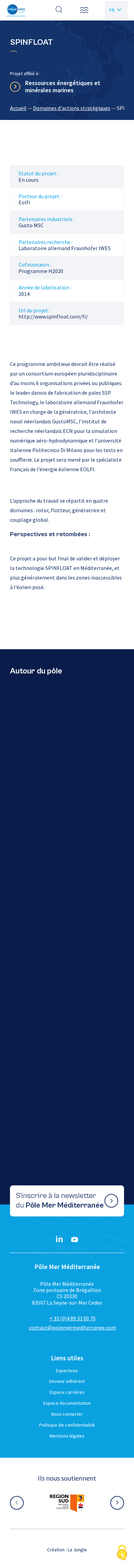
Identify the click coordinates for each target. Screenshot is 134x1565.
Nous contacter (67, 1414)
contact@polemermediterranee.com (72, 1327)
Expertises (67, 1370)
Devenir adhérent (67, 1381)
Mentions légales (67, 1436)
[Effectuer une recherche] (59, 10)
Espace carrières (67, 1392)
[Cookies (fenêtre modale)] (122, 1553)
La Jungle (77, 1550)
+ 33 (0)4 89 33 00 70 (72, 1318)
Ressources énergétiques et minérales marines (62, 87)
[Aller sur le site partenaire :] (67, 1502)
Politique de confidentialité (67, 1425)
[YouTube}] (74, 1240)
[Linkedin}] (59, 1240)
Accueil (18, 108)
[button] (84, 10)
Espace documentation (67, 1403)
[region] (67, 108)
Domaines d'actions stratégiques (71, 108)
